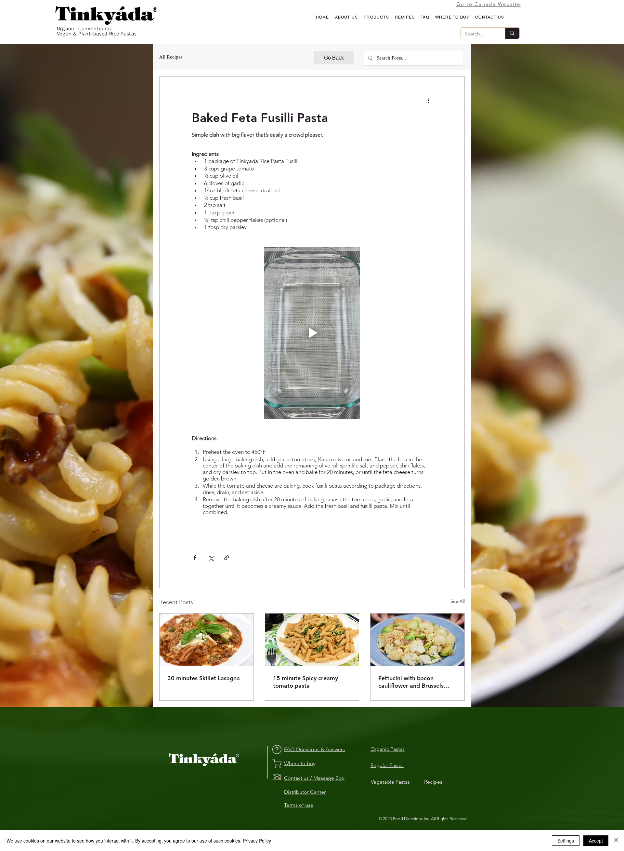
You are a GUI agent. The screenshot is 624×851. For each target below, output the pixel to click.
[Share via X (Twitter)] (211, 558)
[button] (346, 17)
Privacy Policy (257, 840)
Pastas (403, 782)
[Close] (616, 840)
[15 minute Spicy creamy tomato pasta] (312, 640)
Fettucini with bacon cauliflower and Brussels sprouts (411, 681)
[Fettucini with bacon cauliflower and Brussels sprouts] (417, 640)
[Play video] (312, 333)
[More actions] (428, 100)
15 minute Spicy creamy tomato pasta (305, 681)
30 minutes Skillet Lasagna (203, 678)
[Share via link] (227, 558)
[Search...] (512, 33)
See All (457, 601)
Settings (565, 840)
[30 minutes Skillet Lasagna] (207, 640)
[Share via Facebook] (195, 558)
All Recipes (171, 57)
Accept (596, 840)
